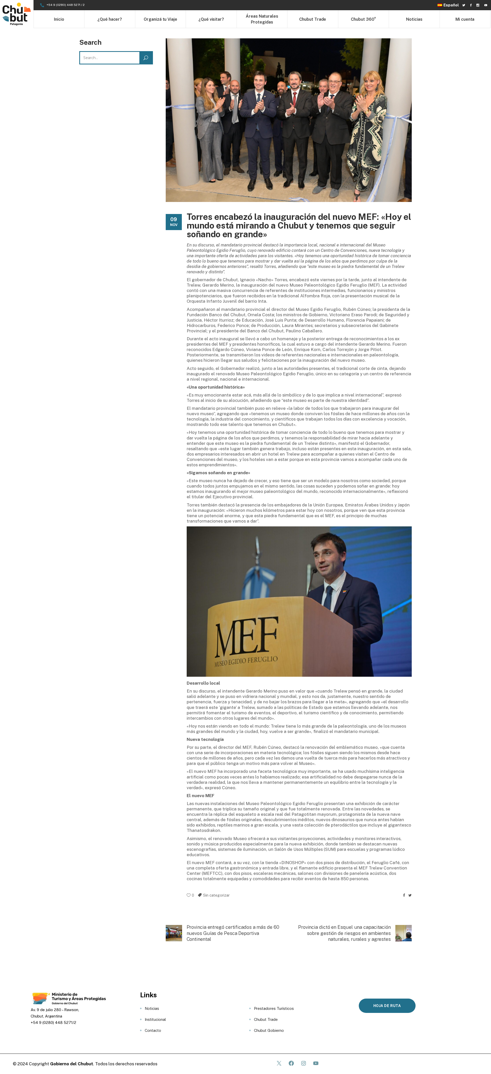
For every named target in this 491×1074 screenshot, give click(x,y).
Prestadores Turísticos (274, 1008)
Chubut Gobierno (269, 1030)
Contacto (153, 1030)
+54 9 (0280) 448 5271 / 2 (66, 5)
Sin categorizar (216, 895)
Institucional (155, 1019)
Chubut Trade (266, 1019)
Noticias (152, 1008)
